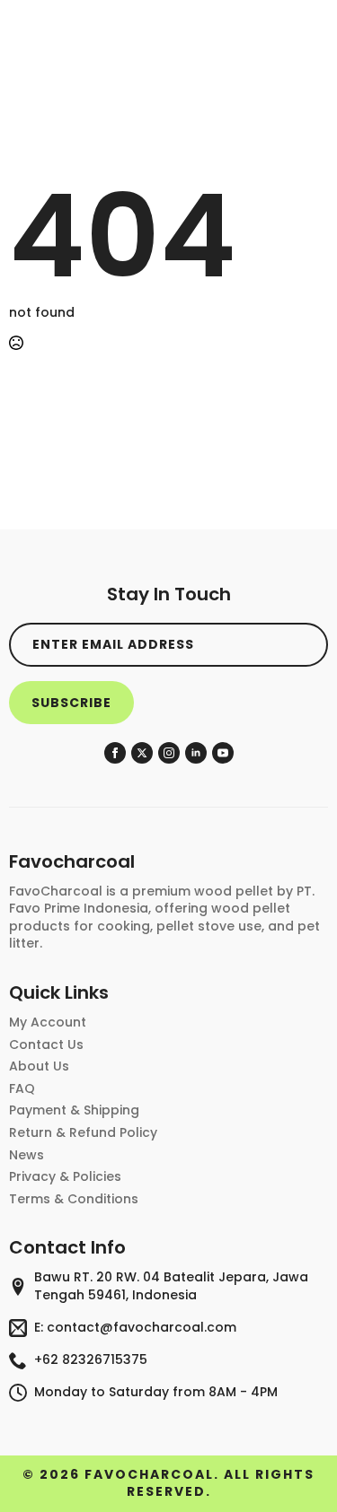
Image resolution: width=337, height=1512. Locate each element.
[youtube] (223, 753)
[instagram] (169, 753)
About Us (39, 1066)
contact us (46, 1044)
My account (47, 1022)
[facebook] (115, 753)
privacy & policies (65, 1176)
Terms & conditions (73, 1199)
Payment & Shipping (74, 1110)
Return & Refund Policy (83, 1132)
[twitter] (142, 753)
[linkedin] (196, 753)
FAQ (22, 1088)
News (26, 1155)
